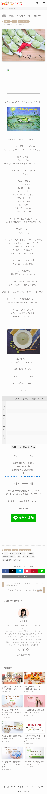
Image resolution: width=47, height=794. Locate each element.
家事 (19, 557)
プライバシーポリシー (29, 787)
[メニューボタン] (43, 3)
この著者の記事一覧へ (23, 655)
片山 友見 (23, 621)
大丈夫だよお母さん (9, 557)
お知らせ (7, 21)
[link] (19, 649)
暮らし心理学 (7, 560)
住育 (6, 553)
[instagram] (27, 649)
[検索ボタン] (37, 3)
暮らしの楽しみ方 (24, 21)
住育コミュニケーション (17, 553)
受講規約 (40, 787)
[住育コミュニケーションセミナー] (12, 3)
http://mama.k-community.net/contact (23, 476)
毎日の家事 (17, 560)
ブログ (14, 21)
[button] (5, 571)
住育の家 (30, 553)
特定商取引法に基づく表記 (12, 787)
